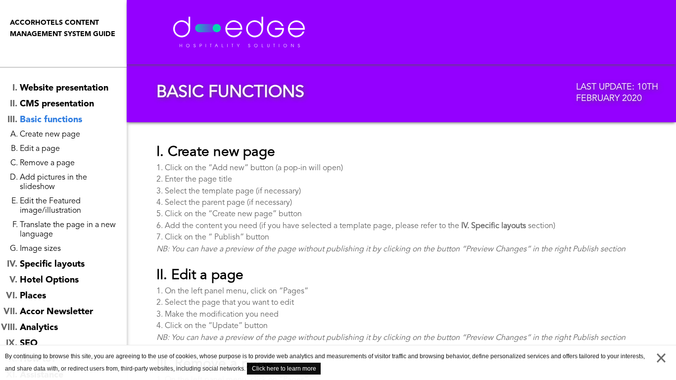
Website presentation (64, 88)
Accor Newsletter (56, 311)
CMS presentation (57, 103)
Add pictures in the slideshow (53, 182)
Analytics (39, 327)
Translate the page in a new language (68, 229)
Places (33, 295)
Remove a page (47, 163)
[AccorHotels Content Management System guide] (276, 32)
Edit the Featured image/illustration (50, 206)
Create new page (50, 135)
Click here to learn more (284, 368)
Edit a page (40, 149)
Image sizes (40, 249)
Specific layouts (52, 264)
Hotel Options (49, 280)
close (661, 360)
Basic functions (51, 119)
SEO (29, 343)
